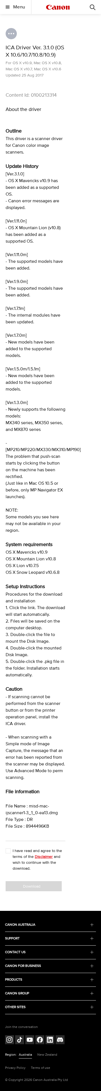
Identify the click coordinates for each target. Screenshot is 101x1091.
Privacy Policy (15, 1068)
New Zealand (47, 1055)
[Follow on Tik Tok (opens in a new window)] (19, 1040)
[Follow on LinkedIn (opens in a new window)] (49, 1040)
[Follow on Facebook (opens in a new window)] (39, 1040)
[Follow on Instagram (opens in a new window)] (9, 1040)
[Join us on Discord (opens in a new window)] (60, 1040)
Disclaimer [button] (44, 856)
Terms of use (40, 1068)
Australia (25, 1055)
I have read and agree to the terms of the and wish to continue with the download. (37, 859)
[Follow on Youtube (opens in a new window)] (29, 1040)
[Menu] (92, 7)
